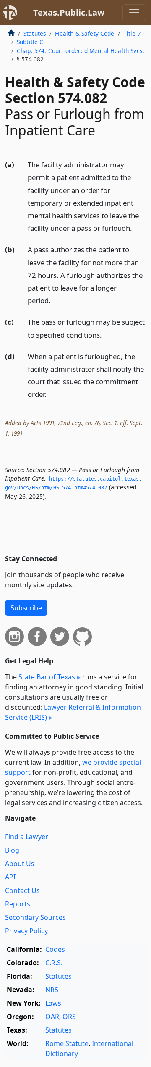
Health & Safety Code (84, 33)
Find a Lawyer (26, 836)
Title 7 (132, 33)
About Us (19, 863)
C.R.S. (53, 962)
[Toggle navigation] (134, 12)
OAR (52, 1016)
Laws (53, 1003)
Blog (12, 850)
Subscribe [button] (26, 608)
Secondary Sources (35, 917)
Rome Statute (67, 1043)
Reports (17, 904)
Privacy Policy (26, 930)
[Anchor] (136, 227)
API (10, 877)
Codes (55, 949)
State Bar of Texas (46, 676)
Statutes (34, 33)
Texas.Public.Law (68, 12)
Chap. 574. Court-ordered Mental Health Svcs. (80, 51)
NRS (51, 989)
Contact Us (22, 890)
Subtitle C (30, 42)
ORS (69, 1016)
